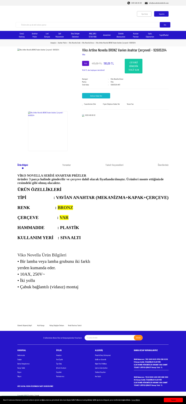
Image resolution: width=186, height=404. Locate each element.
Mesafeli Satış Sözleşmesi (102, 355)
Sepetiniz (59, 372)
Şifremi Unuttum (61, 368)
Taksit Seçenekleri (114, 164)
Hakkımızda (21, 355)
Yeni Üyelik (59, 359)
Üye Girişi (59, 364)
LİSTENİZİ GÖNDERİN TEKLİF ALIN (133, 66)
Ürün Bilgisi (22, 164)
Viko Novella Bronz (117, 79)
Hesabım (59, 355)
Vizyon (19, 372)
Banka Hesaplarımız (23, 364)
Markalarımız (60, 376)
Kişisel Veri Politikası (101, 364)
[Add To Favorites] (89, 104)
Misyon (19, 376)
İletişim (19, 359)
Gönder (138, 338)
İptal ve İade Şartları (101, 368)
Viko (83, 54)
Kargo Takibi (21, 368)
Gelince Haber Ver (96, 96)
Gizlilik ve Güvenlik (100, 359)
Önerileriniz (163, 164)
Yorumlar (66, 164)
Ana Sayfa (98, 376)
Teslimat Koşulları (100, 372)
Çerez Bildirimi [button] (135, 400)
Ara (165, 25)
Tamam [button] (173, 400)
